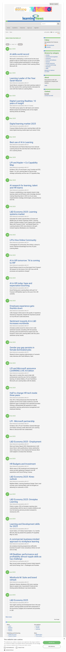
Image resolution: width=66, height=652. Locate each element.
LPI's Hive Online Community (23, 240)
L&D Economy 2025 (19, 600)
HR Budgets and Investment (23, 464)
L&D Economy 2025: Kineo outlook (22, 478)
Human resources (50, 63)
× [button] (64, 638)
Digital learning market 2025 (23, 123)
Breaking (10, 627)
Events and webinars (51, 60)
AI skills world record (19, 54)
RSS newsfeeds (50, 45)
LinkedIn (58, 32)
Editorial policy (39, 634)
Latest (9, 626)
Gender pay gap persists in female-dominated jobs (22, 348)
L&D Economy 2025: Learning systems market (23, 213)
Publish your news (12, 634)
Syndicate (38, 629)
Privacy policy (39, 636)
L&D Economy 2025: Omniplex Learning (24, 500)
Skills (47, 68)
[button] (22, 650)
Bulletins (10, 629)
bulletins (15, 28)
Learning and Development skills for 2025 (25, 525)
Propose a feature (12, 636)
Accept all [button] (52, 642)
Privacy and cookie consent (24, 645)
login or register (54, 4)
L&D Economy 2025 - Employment (25, 441)
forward (20, 44)
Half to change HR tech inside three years (23, 394)
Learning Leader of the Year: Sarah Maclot (23, 79)
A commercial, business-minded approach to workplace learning (24, 540)
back (8, 44)
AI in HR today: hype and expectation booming (21, 284)
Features (10, 630)
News (11, 32)
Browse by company (50, 70)
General (48, 61)
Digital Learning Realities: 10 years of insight (23, 102)
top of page (56, 619)
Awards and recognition (52, 56)
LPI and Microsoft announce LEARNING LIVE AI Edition (23, 369)
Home (7, 32)
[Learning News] (33, 17)
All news (47, 71)
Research (48, 66)
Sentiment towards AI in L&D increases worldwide (23, 322)
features (22, 28)
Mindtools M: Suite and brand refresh (23, 578)
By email (37, 626)
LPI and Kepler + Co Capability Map (24, 163)
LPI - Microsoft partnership (22, 421)
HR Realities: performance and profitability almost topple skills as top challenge (25, 556)
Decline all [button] (51, 646)
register (36, 28)
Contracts (48, 58)
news (8, 28)
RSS (59, 33)
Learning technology (51, 65)
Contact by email (49, 95)
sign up (29, 28)
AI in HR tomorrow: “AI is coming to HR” (25, 261)
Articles (48, 55)
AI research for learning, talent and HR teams (24, 186)
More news (9, 617)
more (46, 85)
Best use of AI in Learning (21, 142)
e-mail (53, 32)
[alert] (33, 644)
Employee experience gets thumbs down (22, 307)
